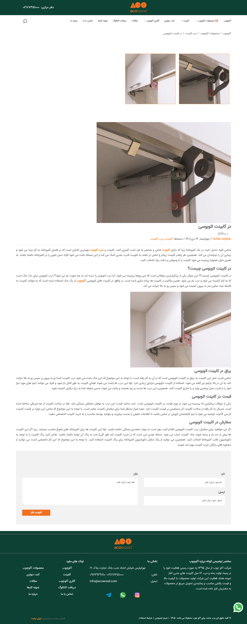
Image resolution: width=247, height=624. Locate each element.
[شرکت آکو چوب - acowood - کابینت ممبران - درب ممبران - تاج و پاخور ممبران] (139, 7)
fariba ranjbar (222, 239)
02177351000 (31, 7)
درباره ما (33, 594)
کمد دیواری (33, 574)
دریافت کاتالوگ (67, 587)
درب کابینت (156, 239)
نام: (223, 474)
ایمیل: (221, 492)
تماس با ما (67, 594)
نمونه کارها (33, 587)
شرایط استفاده (145, 618)
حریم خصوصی (161, 618)
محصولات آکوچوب (33, 568)
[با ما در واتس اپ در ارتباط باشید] (238, 612)
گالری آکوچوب (67, 581)
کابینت (169, 239)
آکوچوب (227, 33)
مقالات (33, 581)
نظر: (135, 474)
